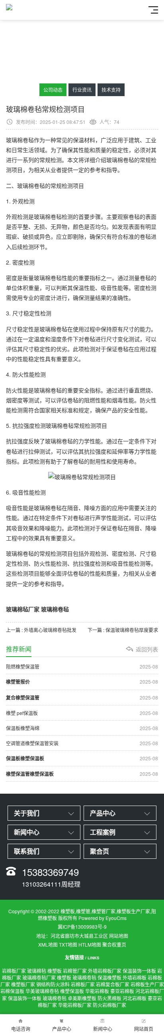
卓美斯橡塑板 (82, 998)
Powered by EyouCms (102, 917)
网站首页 (143, 1028)
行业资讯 (82, 89)
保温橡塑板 (109, 977)
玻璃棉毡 (36, 970)
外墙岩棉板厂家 (104, 970)
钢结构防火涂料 (53, 984)
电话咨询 (20, 1028)
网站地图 (118, 935)
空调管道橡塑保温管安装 (82, 743)
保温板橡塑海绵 (82, 728)
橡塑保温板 (72, 991)
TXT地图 (68, 944)
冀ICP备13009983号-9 (82, 926)
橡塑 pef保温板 (82, 712)
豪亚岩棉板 (122, 991)
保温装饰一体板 (139, 970)
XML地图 (48, 944)
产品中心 (61, 1028)
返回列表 (147, 649)
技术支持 (111, 89)
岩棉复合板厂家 (112, 984)
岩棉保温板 (12, 991)
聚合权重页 (114, 944)
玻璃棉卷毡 (84, 977)
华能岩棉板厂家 (75, 1004)
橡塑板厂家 (23, 984)
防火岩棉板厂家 (109, 1004)
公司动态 (52, 89)
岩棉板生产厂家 (147, 984)
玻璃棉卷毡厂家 (39, 977)
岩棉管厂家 (75, 970)
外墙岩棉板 (134, 977)
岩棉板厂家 (14, 970)
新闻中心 (102, 1028)
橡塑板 (54, 970)
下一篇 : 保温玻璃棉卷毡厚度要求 (123, 629)
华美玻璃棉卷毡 (42, 991)
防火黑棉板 (109, 998)
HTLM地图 (89, 944)
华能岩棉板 (97, 991)
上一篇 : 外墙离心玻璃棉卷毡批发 (41, 629)
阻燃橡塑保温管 (82, 666)
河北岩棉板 (134, 998)
